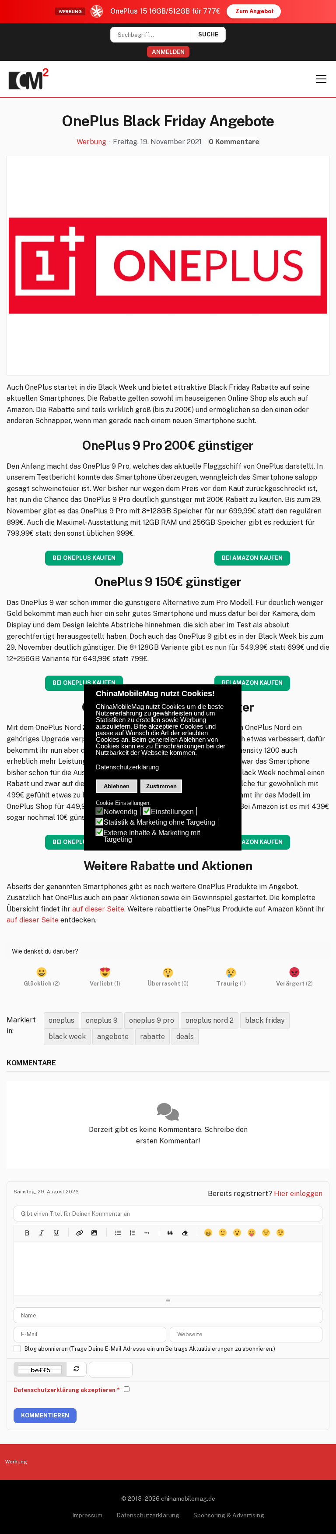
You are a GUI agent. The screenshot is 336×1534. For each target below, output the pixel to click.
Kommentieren (45, 1415)
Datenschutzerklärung (147, 1515)
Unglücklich (265, 1232)
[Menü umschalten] (321, 79)
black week (67, 1036)
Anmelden (168, 51)
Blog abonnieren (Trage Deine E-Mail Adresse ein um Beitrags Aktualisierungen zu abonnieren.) (149, 1348)
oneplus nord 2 (210, 1020)
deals (185, 1036)
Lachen (222, 1232)
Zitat (170, 1232)
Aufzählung (117, 1232)
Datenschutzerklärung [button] (127, 767)
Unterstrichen (55, 1232)
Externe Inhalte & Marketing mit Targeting (151, 836)
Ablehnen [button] (117, 786)
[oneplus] (168, 265)
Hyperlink (79, 1232)
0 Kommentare (234, 142)
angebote (113, 1036)
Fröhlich (208, 1232)
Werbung (91, 142)
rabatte (152, 1036)
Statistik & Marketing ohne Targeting (159, 822)
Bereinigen (184, 1232)
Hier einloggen (298, 1193)
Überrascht (237, 1232)
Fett (27, 1232)
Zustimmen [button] (161, 786)
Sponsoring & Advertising (228, 1515)
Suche (208, 34)
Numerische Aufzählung (131, 1232)
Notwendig (120, 811)
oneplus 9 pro (151, 1020)
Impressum (87, 1515)
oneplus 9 (102, 1020)
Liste (146, 1232)
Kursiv (41, 1232)
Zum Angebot (254, 11)
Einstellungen (172, 811)
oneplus (61, 1020)
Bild (93, 1232)
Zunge (251, 1232)
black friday (265, 1020)
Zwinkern (280, 1232)
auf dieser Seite (98, 909)
